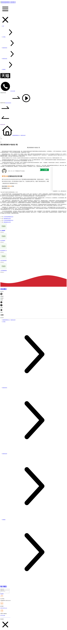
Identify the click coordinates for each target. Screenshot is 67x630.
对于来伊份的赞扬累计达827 (8, 216)
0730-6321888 (2, 615)
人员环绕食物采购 (3, 270)
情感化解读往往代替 (7, 218)
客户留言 (3, 586)
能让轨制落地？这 (3, 250)
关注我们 (3, 289)
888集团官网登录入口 (16, 135)
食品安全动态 (2, 124)
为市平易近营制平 (3, 260)
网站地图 (12, 617)
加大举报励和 (2, 240)
